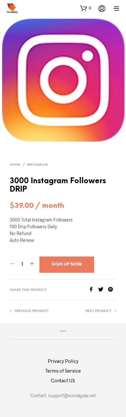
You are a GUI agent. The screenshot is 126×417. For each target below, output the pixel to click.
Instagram (37, 165)
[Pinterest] (112, 290)
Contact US (63, 380)
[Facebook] (93, 290)
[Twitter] (103, 290)
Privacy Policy (63, 361)
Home (15, 165)
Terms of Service (63, 371)
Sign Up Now (67, 264)
